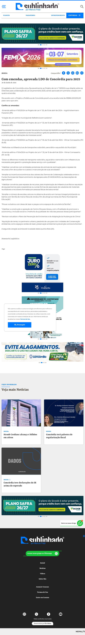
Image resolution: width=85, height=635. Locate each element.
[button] (42, 553)
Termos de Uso (42, 592)
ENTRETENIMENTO (58, 15)
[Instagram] (24, 614)
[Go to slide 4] (44, 44)
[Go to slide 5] (46, 44)
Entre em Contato (42, 598)
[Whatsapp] (72, 73)
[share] (81, 73)
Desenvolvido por (42, 623)
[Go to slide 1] (38, 44)
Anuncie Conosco (42, 587)
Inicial (42, 563)
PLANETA (6, 15)
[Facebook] (63, 73)
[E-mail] (77, 73)
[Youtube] (60, 614)
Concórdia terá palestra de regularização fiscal (59, 436)
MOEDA (4, 73)
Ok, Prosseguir (19, 325)
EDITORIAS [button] (72, 15)
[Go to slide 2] (41, 44)
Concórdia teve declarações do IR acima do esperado (20, 484)
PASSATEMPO (30, 15)
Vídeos (42, 574)
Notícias (42, 568)
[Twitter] (68, 73)
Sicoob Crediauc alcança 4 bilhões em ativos (20, 436)
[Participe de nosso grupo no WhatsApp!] (71, 523)
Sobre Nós (42, 579)
